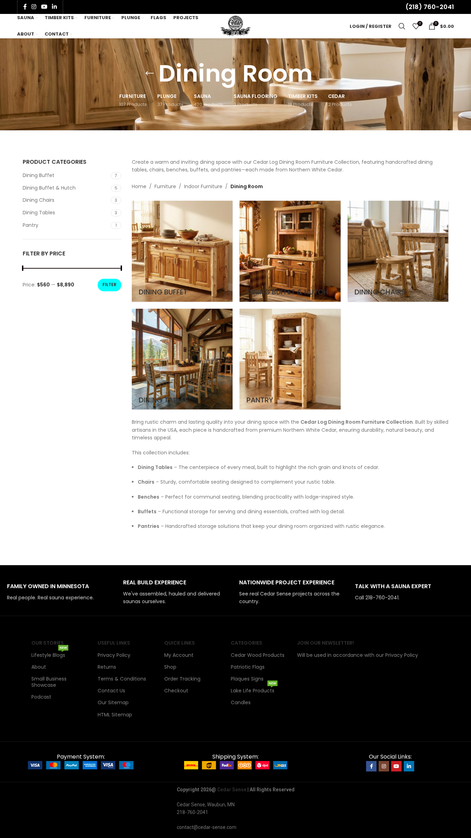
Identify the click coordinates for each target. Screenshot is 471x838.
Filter (109, 284)
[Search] (402, 26)
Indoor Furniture (203, 186)
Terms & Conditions (122, 678)
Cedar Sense (231, 789)
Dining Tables (39, 212)
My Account (178, 655)
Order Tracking (182, 678)
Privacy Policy (114, 655)
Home (139, 186)
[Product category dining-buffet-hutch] (290, 251)
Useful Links (114, 642)
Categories (246, 642)
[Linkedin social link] (54, 6)
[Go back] (149, 73)
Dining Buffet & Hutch (49, 187)
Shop (170, 666)
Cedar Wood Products (257, 655)
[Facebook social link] (25, 6)
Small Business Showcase (49, 682)
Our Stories (47, 642)
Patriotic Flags (248, 666)
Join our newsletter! (325, 642)
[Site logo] (235, 25)
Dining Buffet (38, 175)
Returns (107, 666)
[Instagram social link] (34, 6)
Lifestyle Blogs (49, 654)
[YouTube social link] (44, 6)
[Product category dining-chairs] (398, 251)
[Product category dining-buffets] (182, 251)
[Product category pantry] (290, 359)
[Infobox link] (61, 592)
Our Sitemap (113, 702)
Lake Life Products (253, 689)
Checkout (176, 690)
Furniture (165, 186)
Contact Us (111, 690)
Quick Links (179, 642)
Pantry (30, 225)
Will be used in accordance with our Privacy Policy (357, 655)
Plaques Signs (247, 678)
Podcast (41, 696)
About (38, 666)
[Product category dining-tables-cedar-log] (182, 359)
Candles (241, 702)
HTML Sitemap (115, 714)
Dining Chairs (38, 200)
